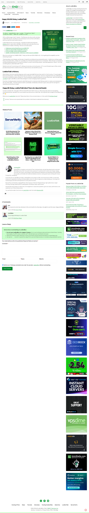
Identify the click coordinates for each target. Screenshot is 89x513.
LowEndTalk (7, 14)
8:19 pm (17, 218)
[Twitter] (87, 1)
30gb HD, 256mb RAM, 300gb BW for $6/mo (16, 49)
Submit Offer (30, 1)
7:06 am (17, 209)
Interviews (39, 12)
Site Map (55, 510)
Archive (33, 510)
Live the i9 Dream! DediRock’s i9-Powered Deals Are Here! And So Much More (76, 56)
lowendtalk (37, 22)
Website (41, 259)
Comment (5, 243)
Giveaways (47, 12)
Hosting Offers (11, 12)
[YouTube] (83, 1)
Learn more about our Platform (73, 24)
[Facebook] (79, 1)
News (27, 12)
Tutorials (33, 12)
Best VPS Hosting (21, 1)
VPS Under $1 (20, 12)
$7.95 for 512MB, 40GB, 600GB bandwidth (16, 51)
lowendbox (31, 22)
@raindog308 (40, 190)
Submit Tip (38, 1)
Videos (54, 12)
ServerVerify (15, 14)
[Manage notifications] (86, 510)
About (2, 1)
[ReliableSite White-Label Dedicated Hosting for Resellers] (76, 102)
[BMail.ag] (76, 140)
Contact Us (39, 510)
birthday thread (53, 96)
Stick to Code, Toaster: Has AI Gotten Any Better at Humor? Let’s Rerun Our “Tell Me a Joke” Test (75, 46)
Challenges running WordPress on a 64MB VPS (17, 48)
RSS (51, 510)
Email (3, 259)
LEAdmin (5, 44)
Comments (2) (24, 22)
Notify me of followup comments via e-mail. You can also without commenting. (26, 265)
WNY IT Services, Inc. (53, 508)
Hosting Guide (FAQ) (11, 1)
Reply (20, 209)
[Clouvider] (76, 121)
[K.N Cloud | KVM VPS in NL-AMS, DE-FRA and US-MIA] (76, 179)
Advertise (45, 1)
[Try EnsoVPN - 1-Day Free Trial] (76, 159)
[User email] (5, 193)
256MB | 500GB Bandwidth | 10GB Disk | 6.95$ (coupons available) (21, 52)
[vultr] (76, 83)
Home (3, 12)
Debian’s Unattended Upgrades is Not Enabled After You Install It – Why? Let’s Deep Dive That (75, 40)
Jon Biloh (5, 78)
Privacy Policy (45, 510)
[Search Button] (85, 27)
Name (22, 259)
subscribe (36, 265)
